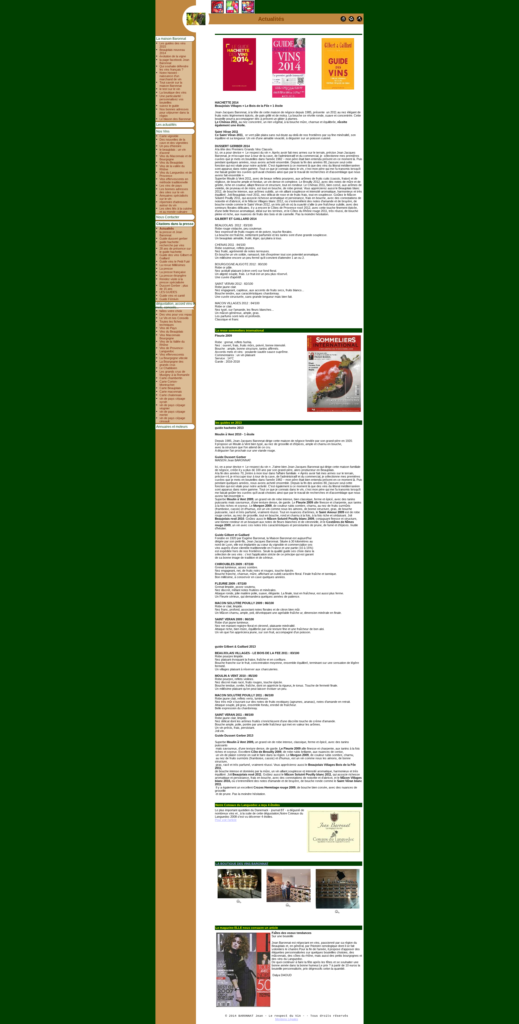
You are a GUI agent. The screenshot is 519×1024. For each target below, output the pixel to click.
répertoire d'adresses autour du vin (173, 203)
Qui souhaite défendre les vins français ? (173, 68)
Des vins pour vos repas (175, 314)
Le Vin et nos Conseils (174, 318)
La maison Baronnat (171, 39)
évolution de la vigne (172, 56)
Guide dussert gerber (173, 238)
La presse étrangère (172, 275)
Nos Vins (162, 131)
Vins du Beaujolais (171, 162)
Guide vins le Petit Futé (174, 261)
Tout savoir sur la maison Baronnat (170, 84)
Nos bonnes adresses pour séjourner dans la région (174, 112)
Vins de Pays (168, 328)
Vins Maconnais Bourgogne (169, 336)
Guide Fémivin (168, 299)
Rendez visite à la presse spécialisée (171, 280)
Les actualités (166, 125)
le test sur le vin (169, 89)
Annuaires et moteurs (172, 427)
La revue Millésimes (172, 265)
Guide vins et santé (172, 295)
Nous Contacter (167, 217)
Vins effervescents (171, 354)
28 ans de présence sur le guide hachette (175, 250)
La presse (166, 268)
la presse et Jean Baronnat (170, 233)
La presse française (172, 272)
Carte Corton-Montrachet (168, 383)
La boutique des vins (173, 92)
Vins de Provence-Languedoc (171, 349)
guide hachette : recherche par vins (171, 243)
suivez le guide (169, 105)
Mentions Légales (286, 1019)
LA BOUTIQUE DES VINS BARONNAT (241, 863)
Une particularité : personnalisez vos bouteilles (171, 99)
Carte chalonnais (170, 395)
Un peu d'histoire (170, 146)
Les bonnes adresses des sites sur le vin (173, 190)
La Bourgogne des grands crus (171, 363)
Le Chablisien (168, 368)
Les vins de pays (170, 185)
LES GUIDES (168, 292)
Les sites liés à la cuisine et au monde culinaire (175, 210)
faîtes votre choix (170, 311)
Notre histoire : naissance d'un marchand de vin (170, 76)
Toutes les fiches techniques (170, 323)
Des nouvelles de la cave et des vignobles (173, 141)
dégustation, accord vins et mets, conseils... (175, 305)
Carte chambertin (170, 378)
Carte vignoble (168, 136)
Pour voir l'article (226, 819)
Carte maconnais (170, 391)
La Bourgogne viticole (173, 358)
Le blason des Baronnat (175, 119)
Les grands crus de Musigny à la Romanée (174, 373)
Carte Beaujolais (170, 388)
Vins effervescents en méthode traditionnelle (173, 180)
